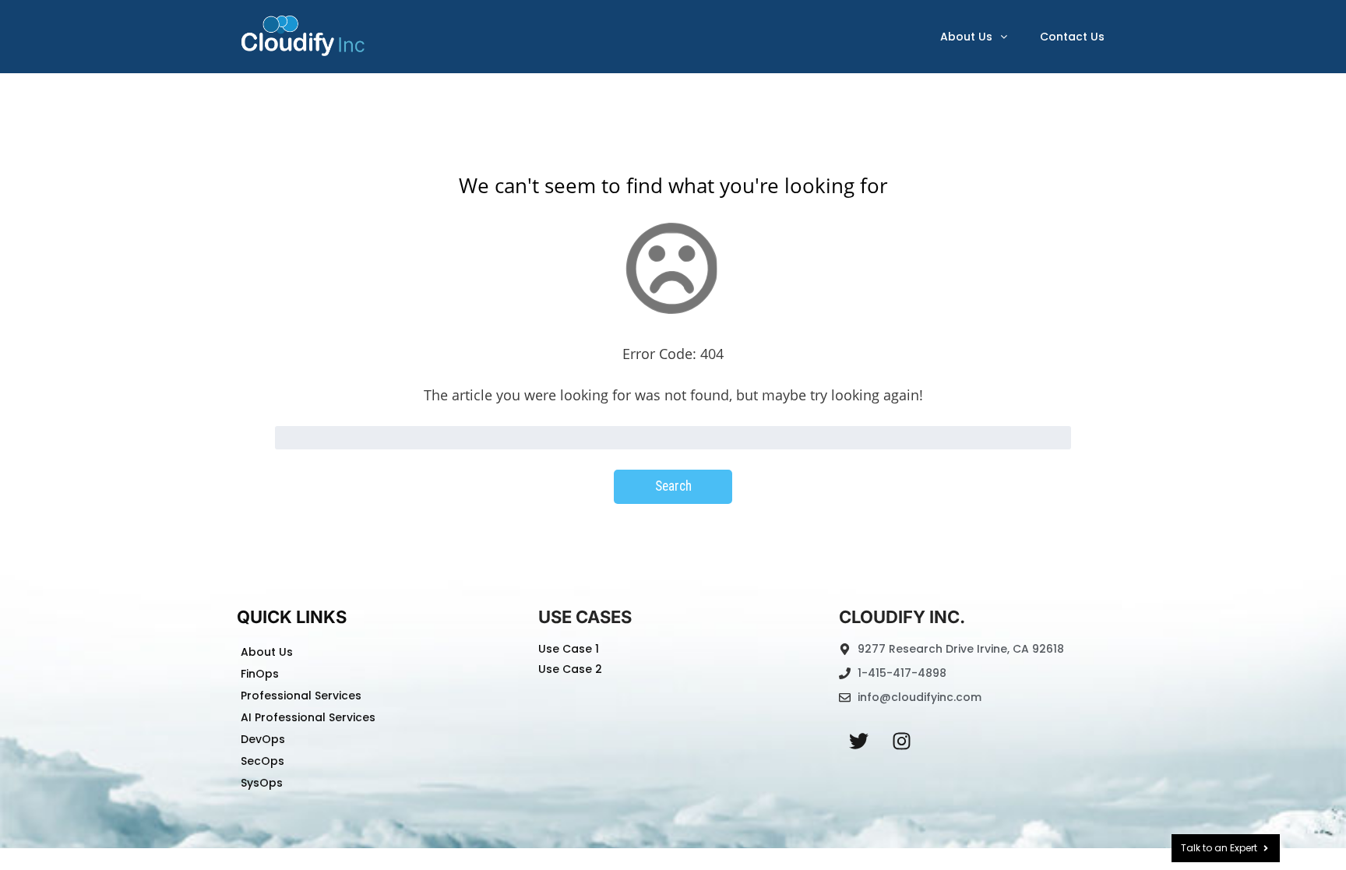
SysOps (262, 783)
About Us (966, 36)
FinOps (260, 674)
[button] (974, 36)
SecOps (262, 761)
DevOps (263, 739)
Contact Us (1072, 36)
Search (673, 486)
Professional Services (301, 695)
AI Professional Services (308, 717)
